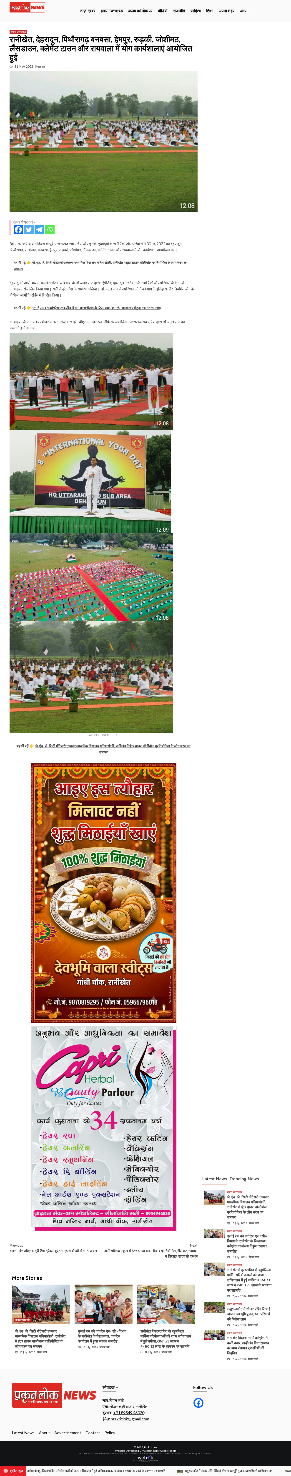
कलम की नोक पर (140, 10)
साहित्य (196, 10)
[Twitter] (29, 229)
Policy (109, 1432)
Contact (92, 1432)
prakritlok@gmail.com (130, 1418)
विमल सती (40, 66)
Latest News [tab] (214, 1178)
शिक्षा (209, 10)
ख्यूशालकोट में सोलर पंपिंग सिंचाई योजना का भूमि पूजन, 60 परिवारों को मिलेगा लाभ (248, 1314)
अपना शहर (226, 10)
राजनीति (179, 10)
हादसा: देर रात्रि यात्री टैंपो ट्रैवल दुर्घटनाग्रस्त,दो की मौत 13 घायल (53, 1248)
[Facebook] (18, 229)
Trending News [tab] (244, 1178)
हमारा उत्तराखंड (112, 10)
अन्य (243, 10)
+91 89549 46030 (128, 1412)
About (44, 1432)
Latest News (23, 1432)
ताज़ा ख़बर (87, 10)
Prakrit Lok (150, 1447)
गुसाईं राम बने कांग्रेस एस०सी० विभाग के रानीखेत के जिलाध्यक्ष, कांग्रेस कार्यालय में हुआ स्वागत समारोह (102, 1336)
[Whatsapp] (50, 229)
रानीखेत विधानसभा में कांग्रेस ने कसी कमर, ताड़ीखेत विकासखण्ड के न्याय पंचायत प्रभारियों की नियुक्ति (194, 1471)
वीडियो (163, 10)
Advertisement (67, 1432)
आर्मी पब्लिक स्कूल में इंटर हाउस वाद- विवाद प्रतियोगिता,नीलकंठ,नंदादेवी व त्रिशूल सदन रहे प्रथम (151, 1250)
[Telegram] (39, 229)
